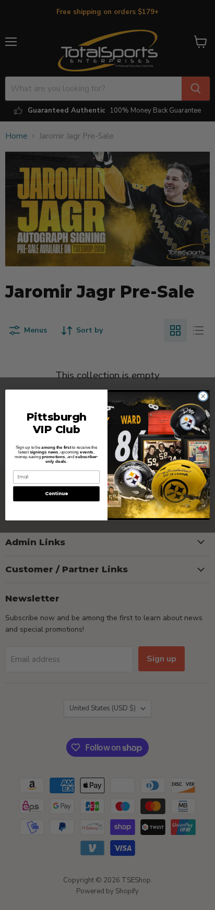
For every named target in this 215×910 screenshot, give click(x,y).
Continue (56, 493)
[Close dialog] (203, 396)
